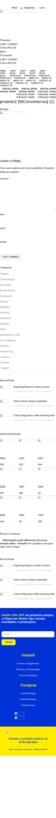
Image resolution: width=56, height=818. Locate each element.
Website (3, 242)
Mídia (3, 329)
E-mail (3, 228)
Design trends (7, 290)
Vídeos (4, 368)
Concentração (7, 279)
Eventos (4, 362)
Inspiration (5, 318)
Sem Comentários (44, 391)
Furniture (5, 312)
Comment (5, 178)
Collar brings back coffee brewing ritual (34, 415)
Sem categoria (7, 340)
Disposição (6, 296)
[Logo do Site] (18, 24)
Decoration (6, 285)
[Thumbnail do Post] (5, 390)
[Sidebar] (3, 759)
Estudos (4, 357)
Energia (4, 301)
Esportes (4, 307)
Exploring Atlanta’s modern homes (31, 387)
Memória (4, 324)
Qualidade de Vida (10, 335)
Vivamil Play (6, 351)
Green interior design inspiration (30, 401)
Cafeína (4, 274)
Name (3, 214)
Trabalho (4, 346)
